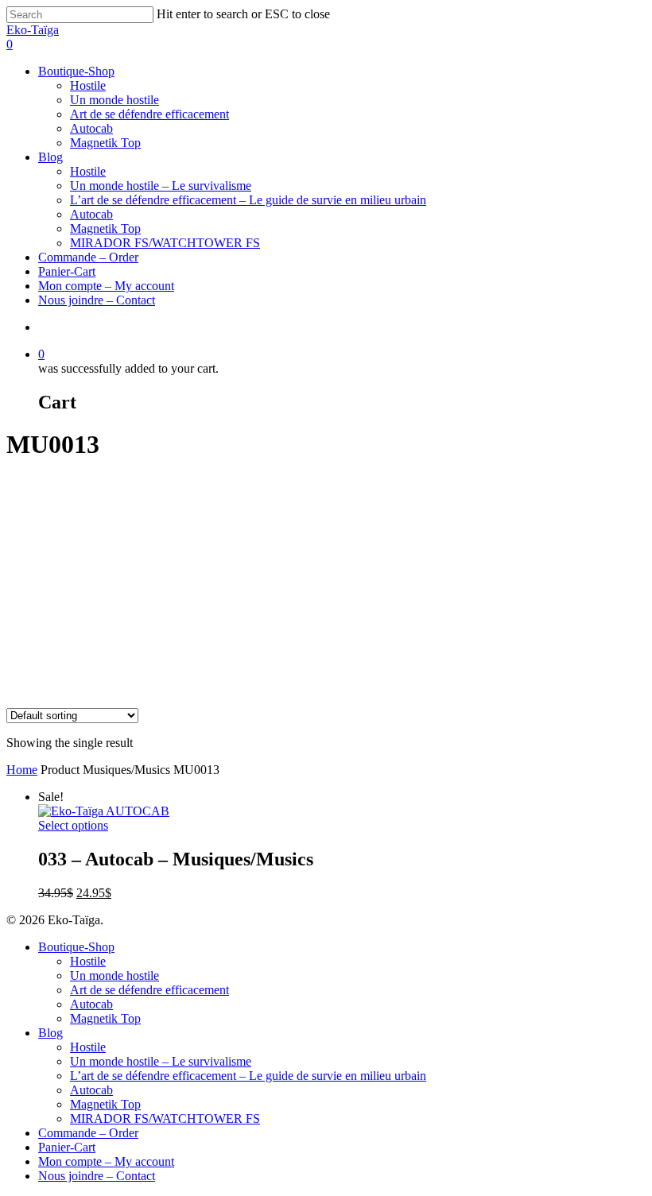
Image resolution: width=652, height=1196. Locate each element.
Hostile (88, 85)
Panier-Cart (66, 271)
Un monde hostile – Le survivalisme (160, 185)
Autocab (91, 128)
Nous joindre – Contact (96, 300)
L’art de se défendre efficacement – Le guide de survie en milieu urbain (248, 200)
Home (21, 769)
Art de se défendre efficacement (149, 114)
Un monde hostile (114, 99)
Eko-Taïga (32, 30)
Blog (50, 157)
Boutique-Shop (76, 71)
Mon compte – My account (106, 285)
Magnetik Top (105, 142)
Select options (73, 825)
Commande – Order (88, 257)
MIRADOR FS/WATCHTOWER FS (165, 243)
